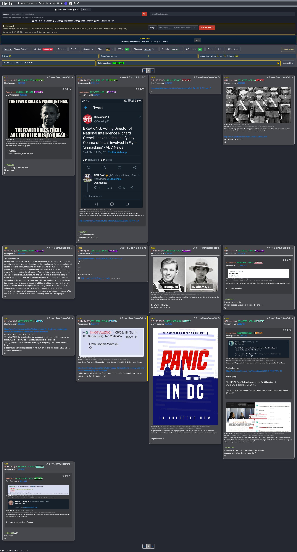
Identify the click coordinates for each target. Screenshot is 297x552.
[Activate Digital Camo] (58, 77)
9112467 (241, 324)
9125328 (241, 83)
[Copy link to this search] (278, 63)
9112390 (21, 469)
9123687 (21, 324)
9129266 (96, 95)
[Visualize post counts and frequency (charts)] (43, 3)
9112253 (243, 336)
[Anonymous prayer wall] (50, 3)
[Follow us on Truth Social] (65, 3)
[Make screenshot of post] (63, 77)
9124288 (95, 254)
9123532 (95, 324)
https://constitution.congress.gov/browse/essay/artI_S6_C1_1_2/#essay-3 (181, 88)
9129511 (23, 95)
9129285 (95, 83)
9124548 (21, 254)
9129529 (21, 83)
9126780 (168, 83)
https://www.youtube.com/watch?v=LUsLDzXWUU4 (245, 137)
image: (152, 28)
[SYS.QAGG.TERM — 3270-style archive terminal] (58, 3)
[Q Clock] (40, 3)
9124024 (168, 254)
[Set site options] (74, 3)
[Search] (144, 14)
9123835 (243, 265)
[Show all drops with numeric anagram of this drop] (54, 77)
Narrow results (207, 28)
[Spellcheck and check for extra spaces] (71, 77)
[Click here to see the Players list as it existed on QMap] (47, 3)
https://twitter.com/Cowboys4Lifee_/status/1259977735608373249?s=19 (109, 221)
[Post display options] (47, 77)
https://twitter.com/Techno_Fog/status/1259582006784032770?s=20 (254, 371)
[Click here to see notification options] (61, 3)
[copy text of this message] (65, 77)
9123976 (241, 254)
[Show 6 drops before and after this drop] (51, 77)
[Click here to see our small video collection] (54, 3)
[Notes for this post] (61, 77)
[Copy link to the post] (67, 77)
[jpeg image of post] (56, 77)
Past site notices (288, 49)
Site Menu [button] (31, 3)
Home (22, 3)
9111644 (23, 481)
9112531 (168, 324)
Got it (197, 40)
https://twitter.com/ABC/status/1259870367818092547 (100, 259)
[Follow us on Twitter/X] (70, 3)
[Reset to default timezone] (153, 49)
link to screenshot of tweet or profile (95, 278)
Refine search (8, 26)
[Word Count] (49, 77)
